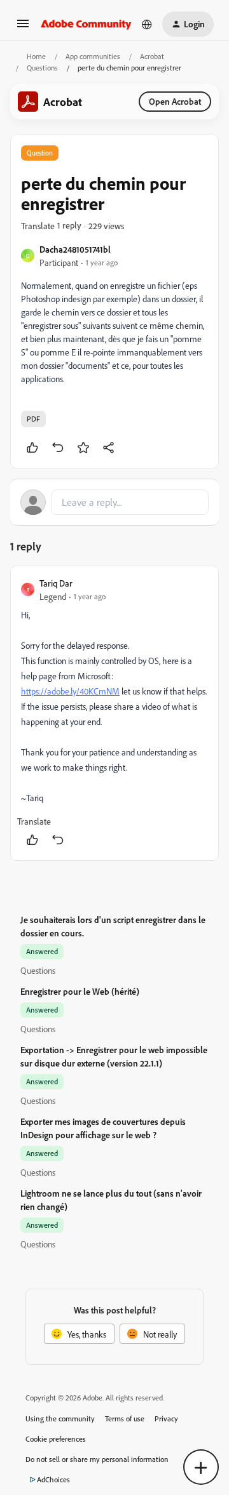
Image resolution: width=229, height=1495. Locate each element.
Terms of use (124, 1418)
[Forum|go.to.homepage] (86, 24)
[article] (114, 713)
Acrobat (152, 56)
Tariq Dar (56, 583)
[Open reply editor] (114, 502)
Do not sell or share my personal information (97, 1459)
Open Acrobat (175, 101)
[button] (23, 27)
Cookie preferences (55, 1439)
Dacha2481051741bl (75, 249)
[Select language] (147, 24)
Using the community (60, 1418)
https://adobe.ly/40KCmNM (70, 691)
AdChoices (53, 1479)
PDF (33, 418)
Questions (42, 67)
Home (36, 56)
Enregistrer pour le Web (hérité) (79, 991)
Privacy (166, 1418)
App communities (93, 56)
